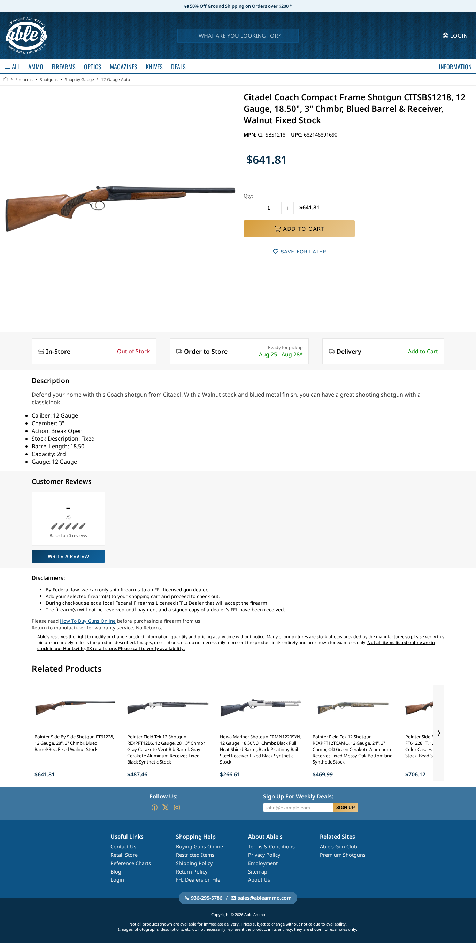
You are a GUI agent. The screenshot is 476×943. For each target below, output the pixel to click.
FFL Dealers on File (198, 879)
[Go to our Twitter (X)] (165, 807)
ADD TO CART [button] (303, 228)
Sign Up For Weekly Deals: (298, 796)
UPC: (297, 134)
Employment (263, 863)
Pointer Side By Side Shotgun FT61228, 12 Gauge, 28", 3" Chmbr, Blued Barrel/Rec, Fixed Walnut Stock (74, 743)
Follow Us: (163, 796)
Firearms (24, 79)
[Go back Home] (5, 79)
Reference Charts (130, 863)
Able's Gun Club (338, 846)
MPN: (251, 134)
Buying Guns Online (199, 846)
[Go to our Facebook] (154, 807)
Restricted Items (195, 855)
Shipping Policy (194, 863)
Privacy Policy (264, 855)
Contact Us (123, 846)
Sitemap (257, 871)
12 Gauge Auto (115, 79)
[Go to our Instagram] (177, 807)
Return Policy (191, 871)
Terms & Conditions (271, 846)
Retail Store (124, 855)
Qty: (248, 195)
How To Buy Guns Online (88, 621)
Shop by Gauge (79, 79)
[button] (250, 208)
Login (117, 879)
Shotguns (49, 79)
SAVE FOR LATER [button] (303, 252)
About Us (259, 879)
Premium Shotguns (343, 855)
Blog (115, 871)
